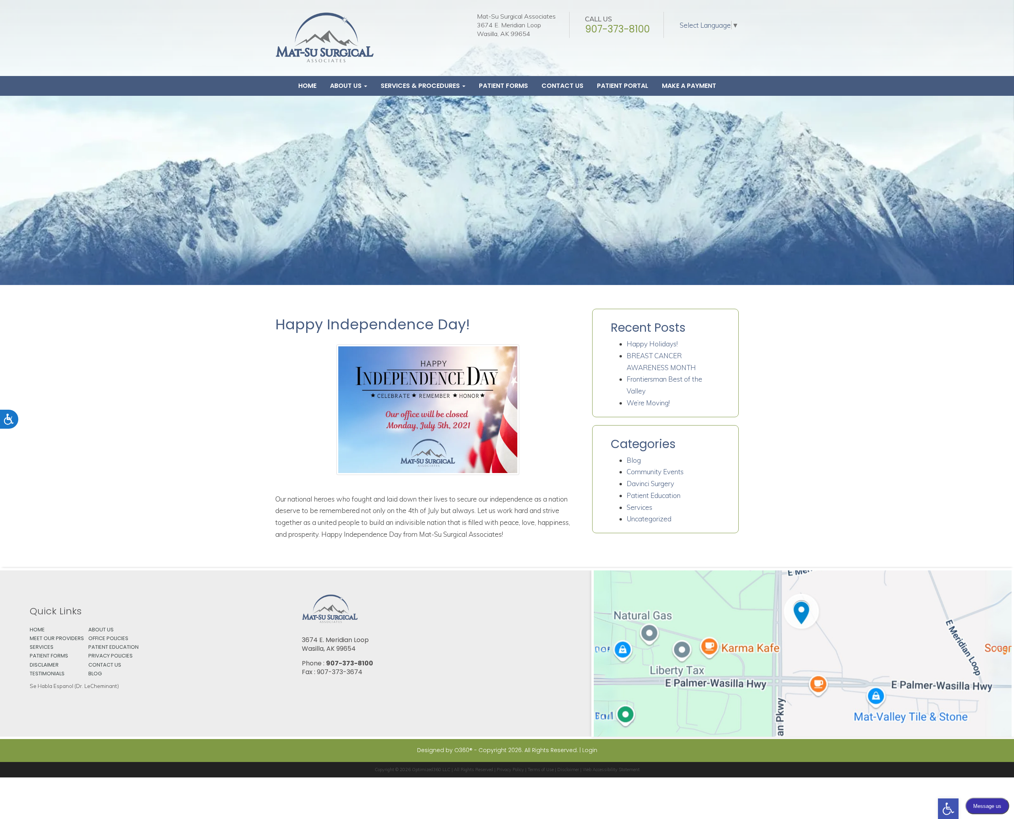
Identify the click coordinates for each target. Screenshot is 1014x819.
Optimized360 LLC (431, 769)
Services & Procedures (421, 86)
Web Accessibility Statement (611, 769)
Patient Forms (503, 86)
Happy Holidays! (652, 344)
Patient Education (653, 495)
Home (307, 86)
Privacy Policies (110, 655)
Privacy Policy (510, 769)
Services (639, 507)
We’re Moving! (648, 403)
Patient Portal (622, 86)
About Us (346, 86)
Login (589, 750)
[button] (948, 808)
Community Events (655, 471)
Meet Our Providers (57, 638)
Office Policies (108, 638)
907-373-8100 (617, 29)
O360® (463, 750)
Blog (634, 460)
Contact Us (562, 86)
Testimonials (47, 673)
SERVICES (41, 647)
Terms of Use (541, 769)
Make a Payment (689, 86)
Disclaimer (44, 665)
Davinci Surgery (650, 483)
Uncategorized (649, 519)
